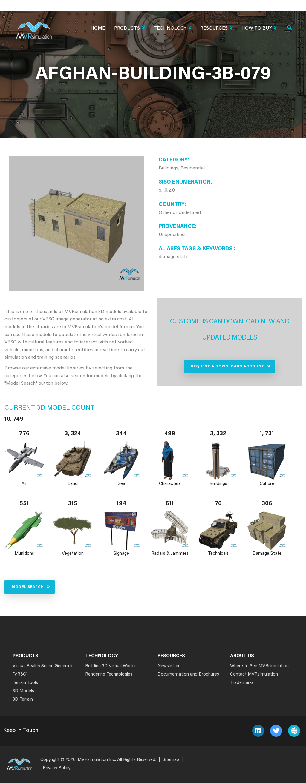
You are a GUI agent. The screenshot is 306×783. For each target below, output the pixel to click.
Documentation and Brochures (188, 674)
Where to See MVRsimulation (259, 666)
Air (24, 484)
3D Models (23, 691)
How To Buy (256, 28)
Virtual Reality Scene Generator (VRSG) (44, 670)
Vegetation (73, 553)
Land (73, 484)
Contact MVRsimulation (254, 674)
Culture (267, 484)
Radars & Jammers (170, 553)
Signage (121, 553)
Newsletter (168, 666)
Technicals (218, 553)
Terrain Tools (25, 683)
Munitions (24, 553)
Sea (121, 484)
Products (127, 28)
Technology (170, 28)
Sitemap (171, 760)
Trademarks (242, 683)
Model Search (28, 587)
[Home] (34, 27)
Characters (170, 484)
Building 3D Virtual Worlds (111, 666)
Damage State (266, 553)
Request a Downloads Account (227, 366)
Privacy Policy (56, 768)
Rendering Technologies (108, 674)
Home (98, 28)
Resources (214, 28)
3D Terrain (23, 699)
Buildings (218, 484)
